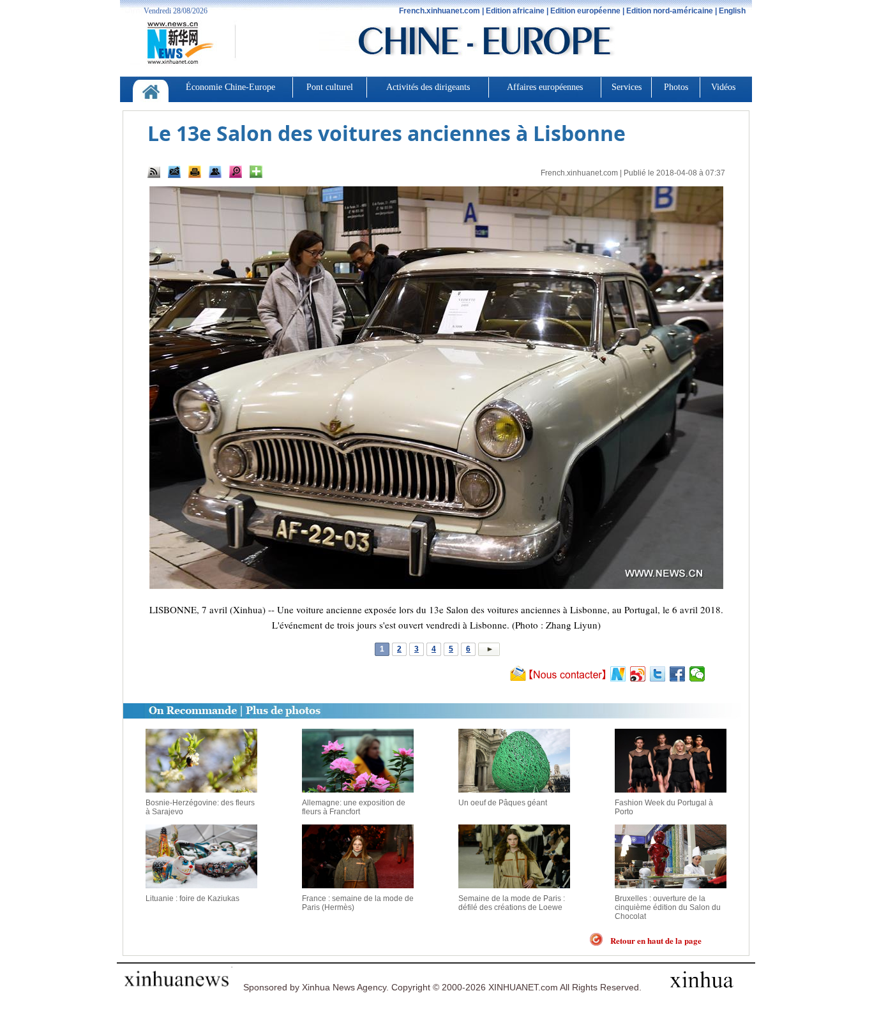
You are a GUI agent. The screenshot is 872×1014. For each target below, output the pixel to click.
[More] (256, 171)
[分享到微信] (697, 674)
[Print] (194, 171)
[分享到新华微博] (618, 674)
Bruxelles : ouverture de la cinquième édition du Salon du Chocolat (668, 907)
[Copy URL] (215, 171)
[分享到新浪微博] (638, 674)
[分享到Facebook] (678, 674)
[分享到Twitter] (658, 674)
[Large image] (235, 171)
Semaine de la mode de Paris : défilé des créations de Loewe (511, 903)
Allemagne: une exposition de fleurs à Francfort (353, 807)
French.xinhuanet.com (579, 172)
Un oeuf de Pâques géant (502, 802)
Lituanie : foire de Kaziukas (192, 898)
